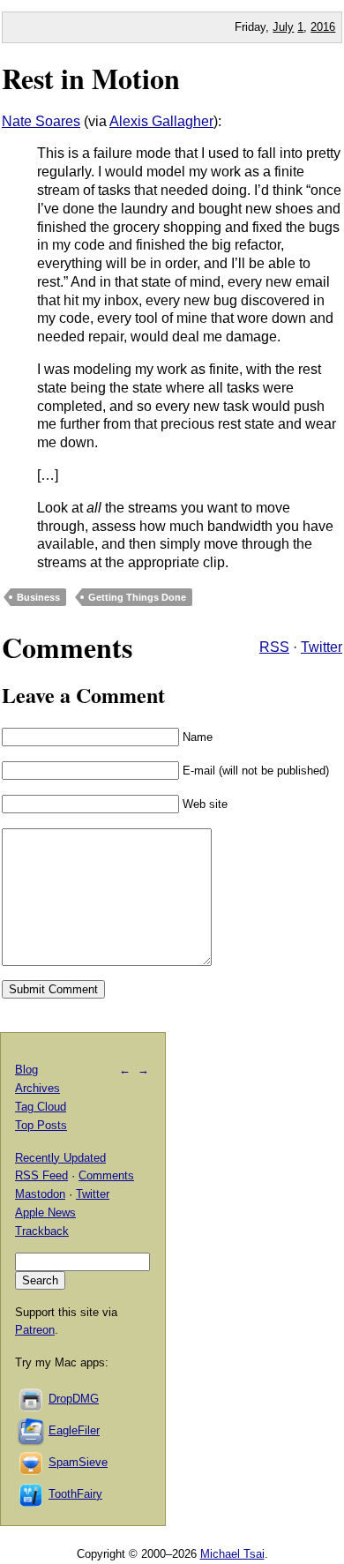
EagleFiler (74, 1430)
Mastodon (40, 1194)
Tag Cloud (40, 1106)
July (283, 27)
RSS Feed (41, 1175)
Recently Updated (60, 1157)
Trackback (42, 1231)
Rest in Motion (91, 78)
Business (38, 597)
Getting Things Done (137, 597)
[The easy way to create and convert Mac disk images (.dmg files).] (32, 1398)
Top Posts (41, 1125)
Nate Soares (41, 121)
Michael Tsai (232, 1553)
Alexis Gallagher (161, 121)
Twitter (321, 647)
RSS (274, 647)
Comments (106, 1175)
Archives (37, 1088)
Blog (26, 1069)
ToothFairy (75, 1493)
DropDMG (74, 1398)
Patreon (35, 1329)
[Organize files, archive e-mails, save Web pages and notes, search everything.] (32, 1430)
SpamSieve (78, 1462)
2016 (322, 27)
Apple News (45, 1212)
